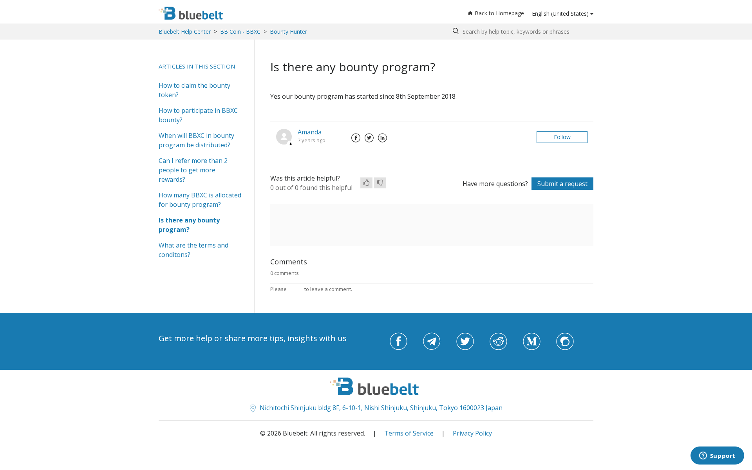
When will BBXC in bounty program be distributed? (196, 140)
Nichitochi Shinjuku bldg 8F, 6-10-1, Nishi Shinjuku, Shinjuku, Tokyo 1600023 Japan (381, 407)
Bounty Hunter (288, 31)
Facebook (355, 138)
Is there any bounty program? (189, 225)
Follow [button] (562, 137)
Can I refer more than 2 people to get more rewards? (193, 170)
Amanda (310, 132)
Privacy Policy (472, 433)
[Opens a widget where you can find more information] (717, 456)
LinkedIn (382, 138)
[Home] (191, 13)
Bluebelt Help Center (185, 31)
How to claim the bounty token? (194, 90)
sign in (295, 289)
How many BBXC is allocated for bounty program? (200, 200)
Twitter (369, 138)
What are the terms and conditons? (193, 250)
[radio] (366, 182)
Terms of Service (409, 433)
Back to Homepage (499, 13)
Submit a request (562, 183)
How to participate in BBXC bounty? (198, 115)
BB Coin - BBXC (240, 31)
